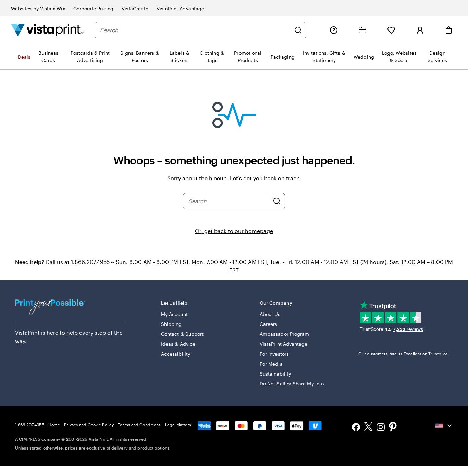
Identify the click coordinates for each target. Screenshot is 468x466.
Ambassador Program (284, 334)
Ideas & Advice (178, 344)
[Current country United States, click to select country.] (444, 425)
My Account (174, 314)
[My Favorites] (391, 30)
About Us (270, 314)
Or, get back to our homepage (234, 231)
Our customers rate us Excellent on (402, 353)
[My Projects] (362, 30)
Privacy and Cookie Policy (89, 424)
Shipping (171, 324)
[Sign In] (420, 30)
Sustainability (275, 374)
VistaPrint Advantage (180, 8)
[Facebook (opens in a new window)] (356, 427)
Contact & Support (182, 334)
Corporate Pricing (93, 8)
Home (54, 424)
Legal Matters (178, 424)
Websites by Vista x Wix (38, 8)
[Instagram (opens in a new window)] (381, 427)
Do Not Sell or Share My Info (292, 384)
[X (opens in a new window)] (368, 427)
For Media (271, 364)
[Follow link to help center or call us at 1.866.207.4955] (333, 30)
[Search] (298, 30)
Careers (269, 324)
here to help (62, 332)
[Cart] (449, 30)
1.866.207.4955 (29, 424)
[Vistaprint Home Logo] (47, 30)
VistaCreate (135, 8)
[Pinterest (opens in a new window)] (393, 427)
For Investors (274, 354)
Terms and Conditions (139, 424)
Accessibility (175, 354)
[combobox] (195, 30)
